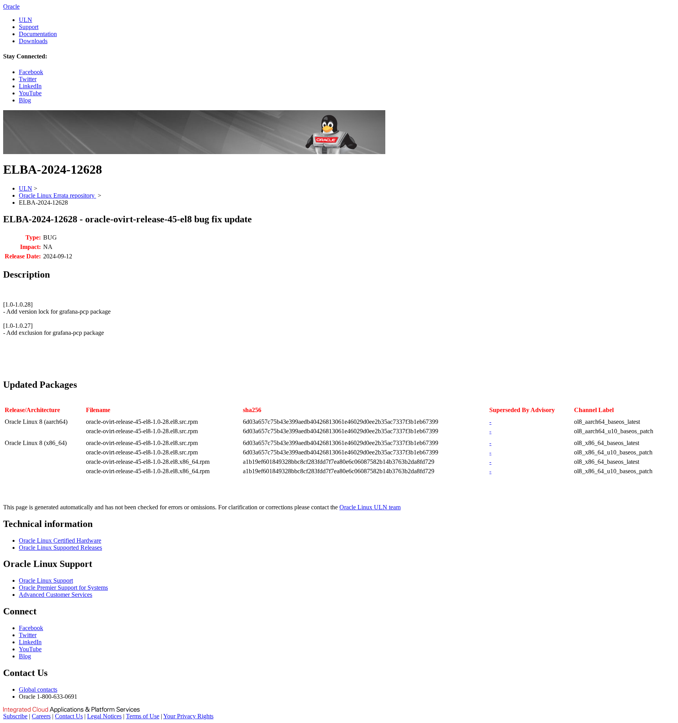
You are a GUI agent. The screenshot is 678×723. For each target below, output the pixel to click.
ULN (25, 19)
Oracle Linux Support (46, 580)
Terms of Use (142, 716)
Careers (41, 716)
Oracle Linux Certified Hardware (60, 540)
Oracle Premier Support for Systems (63, 587)
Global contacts (38, 689)
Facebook (31, 72)
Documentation (38, 34)
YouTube (30, 93)
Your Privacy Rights (188, 716)
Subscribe (15, 716)
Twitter (27, 79)
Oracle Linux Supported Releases (60, 547)
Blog (25, 100)
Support (28, 27)
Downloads (33, 41)
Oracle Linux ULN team (370, 507)
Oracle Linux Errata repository (57, 195)
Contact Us (69, 716)
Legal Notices (104, 716)
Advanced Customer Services (55, 594)
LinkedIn (30, 86)
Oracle (11, 6)
